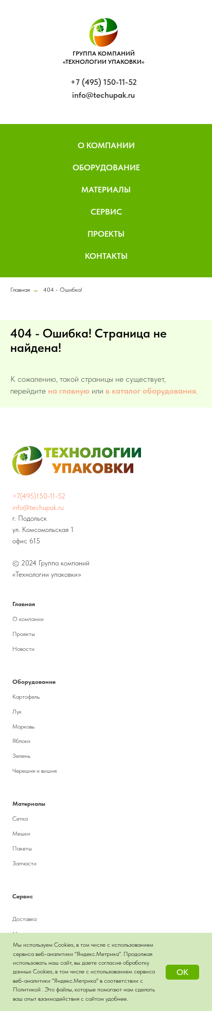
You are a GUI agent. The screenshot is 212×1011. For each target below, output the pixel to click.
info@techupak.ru (103, 95)
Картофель (26, 696)
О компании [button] (106, 145)
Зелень (21, 755)
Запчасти (24, 863)
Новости (23, 648)
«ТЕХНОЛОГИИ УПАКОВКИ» (104, 61)
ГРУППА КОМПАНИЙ (104, 53)
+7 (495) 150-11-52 (103, 82)
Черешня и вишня (34, 770)
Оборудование (106, 167)
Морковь (23, 726)
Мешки (21, 833)
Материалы (106, 189)
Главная (20, 289)
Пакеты (22, 848)
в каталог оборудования (150, 391)
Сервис (106, 212)
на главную (69, 391)
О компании (28, 619)
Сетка (20, 818)
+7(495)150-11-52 (38, 496)
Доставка (24, 919)
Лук (17, 711)
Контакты (106, 256)
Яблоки (21, 740)
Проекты (106, 234)
